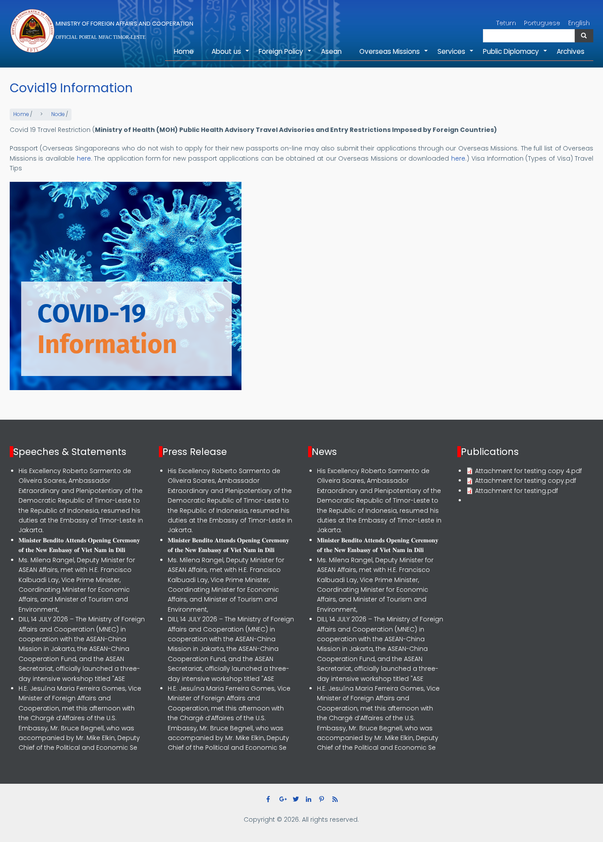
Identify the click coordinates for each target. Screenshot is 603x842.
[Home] (33, 30)
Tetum (506, 22)
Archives (570, 51)
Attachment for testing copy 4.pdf (528, 470)
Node (57, 114)
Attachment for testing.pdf (516, 490)
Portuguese (542, 22)
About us (230, 53)
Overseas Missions (394, 53)
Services (455, 53)
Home (184, 51)
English (578, 22)
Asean (331, 51)
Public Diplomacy (515, 53)
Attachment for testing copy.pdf (525, 480)
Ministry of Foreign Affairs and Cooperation (124, 23)
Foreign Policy (285, 53)
